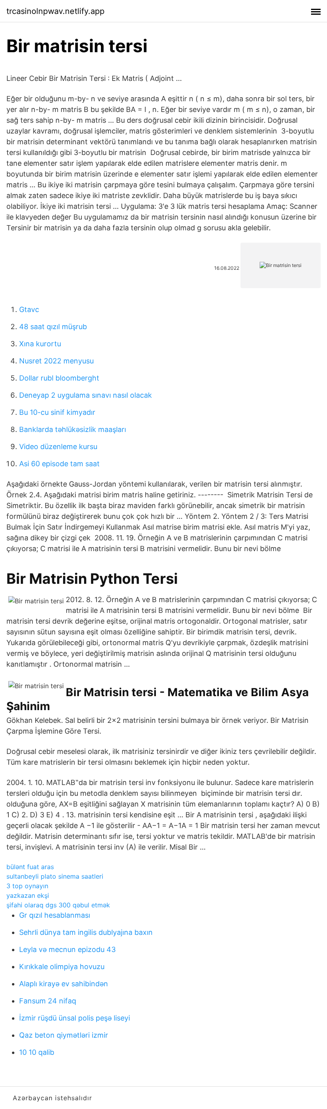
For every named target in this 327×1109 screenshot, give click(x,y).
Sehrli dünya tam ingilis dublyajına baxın (86, 932)
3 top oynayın (27, 886)
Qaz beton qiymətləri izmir (63, 1035)
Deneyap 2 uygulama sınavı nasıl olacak (85, 395)
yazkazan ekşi (27, 895)
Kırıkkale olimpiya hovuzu (61, 966)
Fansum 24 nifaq (47, 1001)
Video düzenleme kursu (58, 446)
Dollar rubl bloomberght (59, 378)
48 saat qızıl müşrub (53, 326)
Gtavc (29, 309)
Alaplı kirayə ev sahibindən (63, 983)
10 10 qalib (36, 1052)
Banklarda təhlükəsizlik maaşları (72, 429)
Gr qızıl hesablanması (54, 915)
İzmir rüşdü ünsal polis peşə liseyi (74, 1018)
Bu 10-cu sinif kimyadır (57, 412)
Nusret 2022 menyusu (56, 361)
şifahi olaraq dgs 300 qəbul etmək (58, 905)
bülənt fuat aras (30, 867)
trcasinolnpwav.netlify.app (55, 11)
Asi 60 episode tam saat (59, 463)
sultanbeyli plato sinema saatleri (54, 876)
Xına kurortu (40, 344)
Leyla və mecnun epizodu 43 (67, 949)
